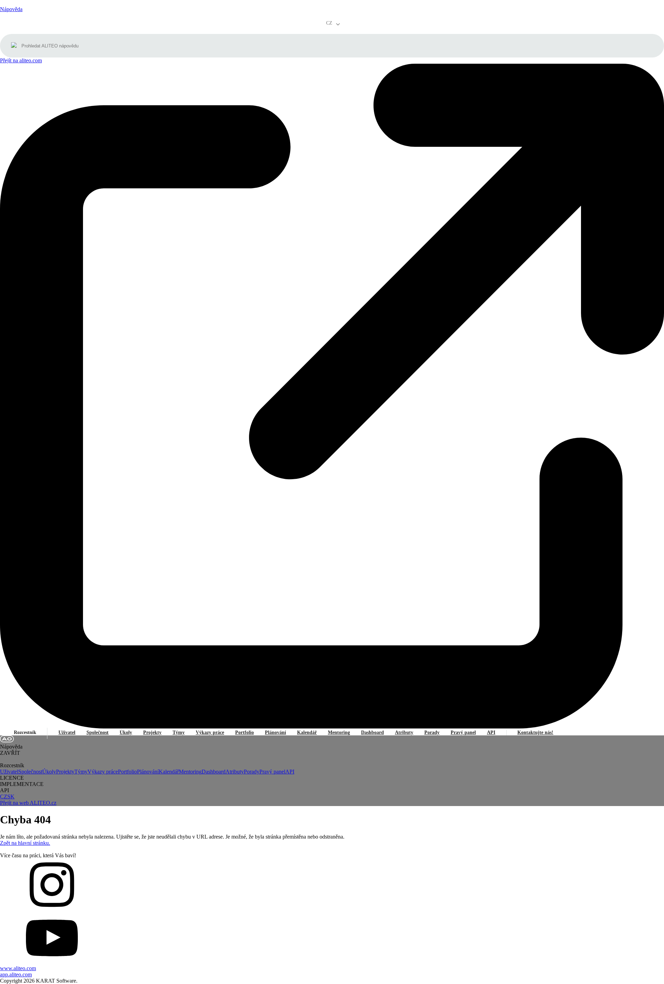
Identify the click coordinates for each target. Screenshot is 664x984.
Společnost (97, 732)
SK (11, 796)
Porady (432, 732)
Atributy (404, 732)
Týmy (179, 732)
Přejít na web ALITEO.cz (28, 803)
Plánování (275, 732)
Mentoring (339, 732)
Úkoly (126, 732)
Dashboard (372, 732)
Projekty (152, 732)
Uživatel (66, 732)
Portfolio (244, 732)
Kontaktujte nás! (535, 732)
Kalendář (307, 732)
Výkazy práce (210, 732)
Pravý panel (463, 732)
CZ (3, 796)
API (491, 732)
